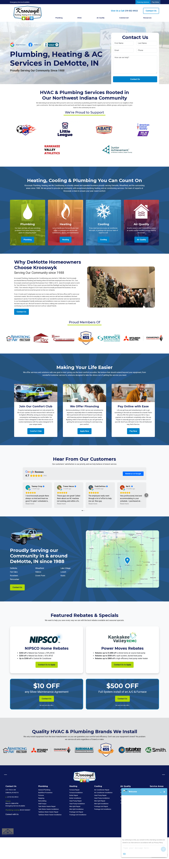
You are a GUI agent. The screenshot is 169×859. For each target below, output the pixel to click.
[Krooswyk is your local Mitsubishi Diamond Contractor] (143, 338)
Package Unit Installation (77, 815)
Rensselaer (14, 579)
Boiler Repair (73, 795)
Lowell (63, 572)
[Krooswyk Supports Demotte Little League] (65, 129)
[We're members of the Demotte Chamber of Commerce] (41, 338)
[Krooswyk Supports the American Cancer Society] (143, 129)
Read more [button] (30, 504)
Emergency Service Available (19, 2)
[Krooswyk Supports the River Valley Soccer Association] (26, 129)
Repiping (41, 798)
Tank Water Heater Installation (48, 809)
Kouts (63, 576)
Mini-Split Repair (74, 806)
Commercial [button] (124, 18)
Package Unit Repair (76, 812)
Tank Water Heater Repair (47, 806)
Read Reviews (20, 45)
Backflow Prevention (45, 792)
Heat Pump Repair (75, 801)
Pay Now (133, 431)
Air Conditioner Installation (103, 792)
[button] (22, 495)
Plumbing (28, 240)
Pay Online (155, 2)
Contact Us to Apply (46, 665)
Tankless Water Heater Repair (48, 812)
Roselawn (14, 576)
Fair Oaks (14, 572)
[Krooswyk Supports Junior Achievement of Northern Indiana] (117, 149)
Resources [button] (147, 18)
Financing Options (143, 2)
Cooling (103, 240)
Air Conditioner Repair (101, 790)
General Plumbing (44, 790)
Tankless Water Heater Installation (50, 815)
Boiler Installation (75, 798)
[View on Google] (28, 487)
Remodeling (42, 801)
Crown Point (40, 576)
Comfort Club (36, 431)
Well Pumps (42, 803)
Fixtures (41, 795)
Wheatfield (39, 568)
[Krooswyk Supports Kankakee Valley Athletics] (52, 149)
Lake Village (65, 568)
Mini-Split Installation (76, 809)
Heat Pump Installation (77, 803)
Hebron (38, 572)
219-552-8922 (124, 11)
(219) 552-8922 (12, 797)
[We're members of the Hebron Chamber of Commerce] (63, 338)
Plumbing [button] (59, 18)
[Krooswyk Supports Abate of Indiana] (104, 129)
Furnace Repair (74, 790)
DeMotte (13, 568)
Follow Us (37, 45)
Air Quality (100, 18)
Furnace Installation (76, 792)
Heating (65, 240)
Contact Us (151, 11)
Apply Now (84, 431)
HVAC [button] (79, 18)
